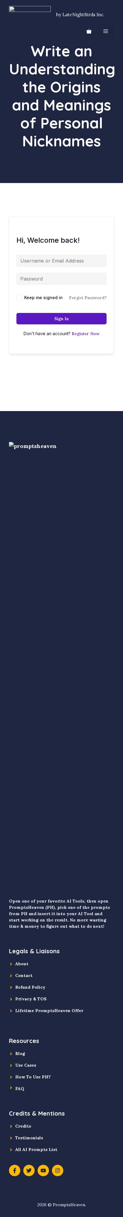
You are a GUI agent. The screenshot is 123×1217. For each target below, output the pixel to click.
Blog (20, 1053)
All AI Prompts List (36, 1149)
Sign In (61, 318)
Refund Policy (30, 987)
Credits (23, 1126)
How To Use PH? (33, 1077)
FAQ (19, 1088)
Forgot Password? (88, 297)
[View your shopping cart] (89, 31)
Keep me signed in (43, 297)
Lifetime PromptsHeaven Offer (49, 1010)
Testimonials (29, 1137)
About (21, 963)
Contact (24, 975)
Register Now (85, 333)
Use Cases (25, 1065)
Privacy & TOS (31, 999)
